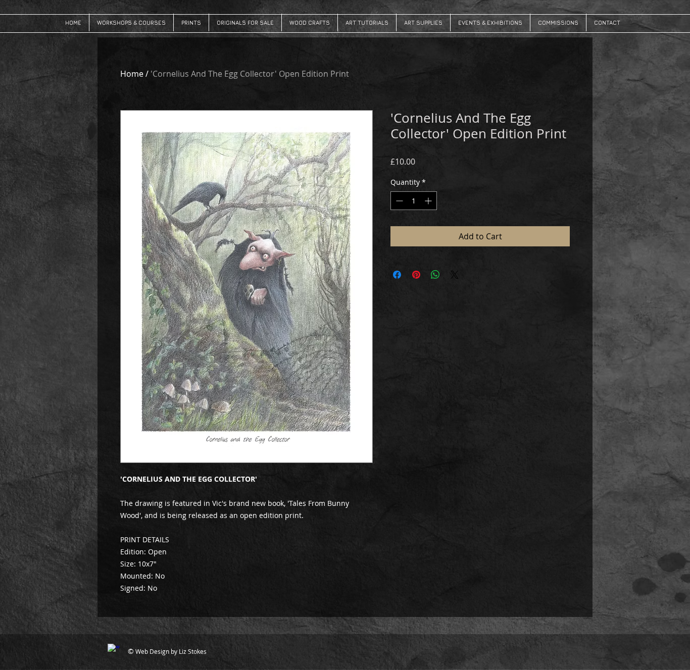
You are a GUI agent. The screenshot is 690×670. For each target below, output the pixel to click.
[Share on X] (455, 275)
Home (131, 73)
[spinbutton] (414, 201)
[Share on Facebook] (397, 275)
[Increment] (429, 201)
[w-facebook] (114, 650)
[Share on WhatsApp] (435, 275)
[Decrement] (398, 201)
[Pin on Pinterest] (416, 275)
